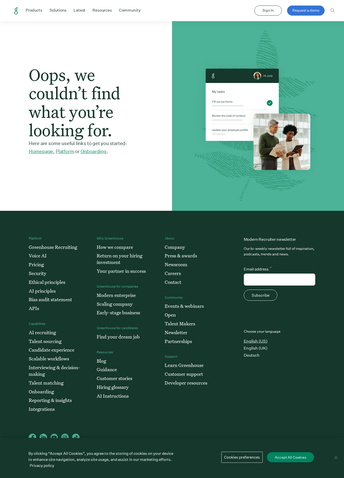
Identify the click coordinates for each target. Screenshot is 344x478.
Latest (79, 10)
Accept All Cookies (290, 457)
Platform (65, 151)
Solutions (58, 10)
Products (34, 10)
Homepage (41, 151)
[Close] (335, 457)
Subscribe (260, 295)
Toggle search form (332, 10)
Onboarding (94, 151)
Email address (257, 268)
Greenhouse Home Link (16, 11)
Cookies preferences (242, 457)
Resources (102, 10)
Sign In (268, 10)
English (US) (255, 341)
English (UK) (255, 348)
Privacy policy (42, 465)
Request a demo (305, 10)
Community (130, 10)
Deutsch (252, 355)
